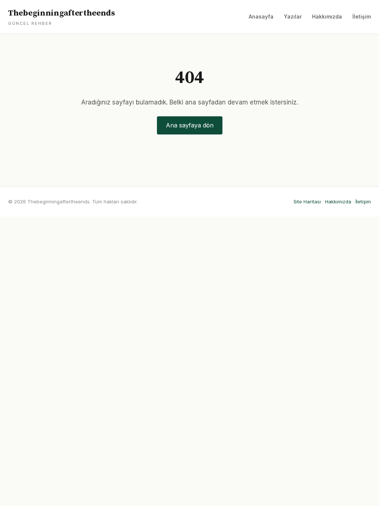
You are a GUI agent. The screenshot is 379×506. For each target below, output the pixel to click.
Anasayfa (261, 16)
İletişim (361, 16)
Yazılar (293, 16)
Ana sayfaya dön (190, 125)
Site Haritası (307, 201)
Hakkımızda (327, 16)
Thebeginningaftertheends (61, 17)
